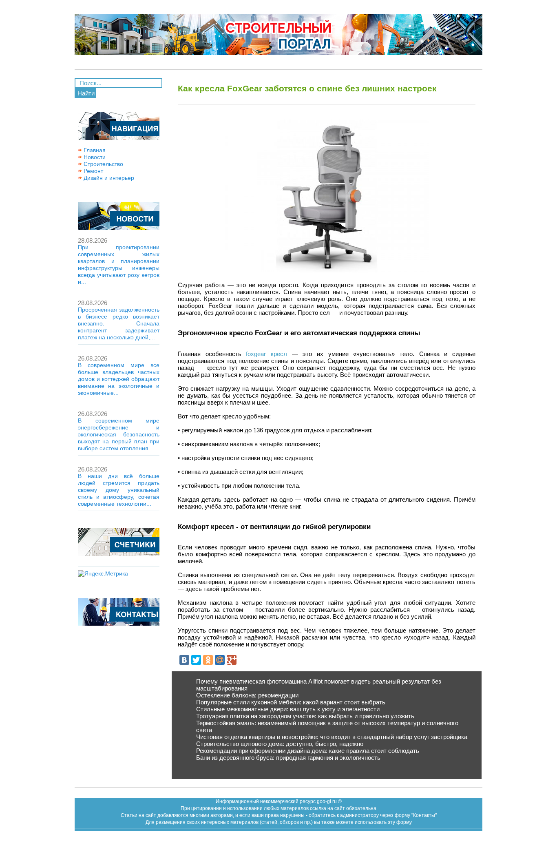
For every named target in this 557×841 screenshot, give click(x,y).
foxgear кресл (266, 353)
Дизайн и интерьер (108, 178)
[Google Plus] (232, 660)
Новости (94, 157)
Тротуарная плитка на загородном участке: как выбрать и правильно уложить (305, 716)
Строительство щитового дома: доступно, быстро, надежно (279, 743)
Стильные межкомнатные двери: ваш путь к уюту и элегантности (288, 709)
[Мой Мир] (220, 660)
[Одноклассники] (208, 660)
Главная (94, 150)
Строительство (102, 164)
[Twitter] (196, 660)
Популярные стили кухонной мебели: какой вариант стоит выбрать (290, 702)
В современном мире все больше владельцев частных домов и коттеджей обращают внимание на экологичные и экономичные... (118, 379)
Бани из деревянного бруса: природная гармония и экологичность (288, 757)
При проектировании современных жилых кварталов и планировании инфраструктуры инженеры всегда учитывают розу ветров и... (118, 264)
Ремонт (92, 171)
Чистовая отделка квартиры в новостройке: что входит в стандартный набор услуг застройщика (331, 736)
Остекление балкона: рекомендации (247, 695)
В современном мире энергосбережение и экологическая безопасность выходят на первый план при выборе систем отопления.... (118, 434)
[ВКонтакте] (184, 660)
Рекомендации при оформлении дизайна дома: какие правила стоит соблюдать (307, 750)
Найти (86, 93)
